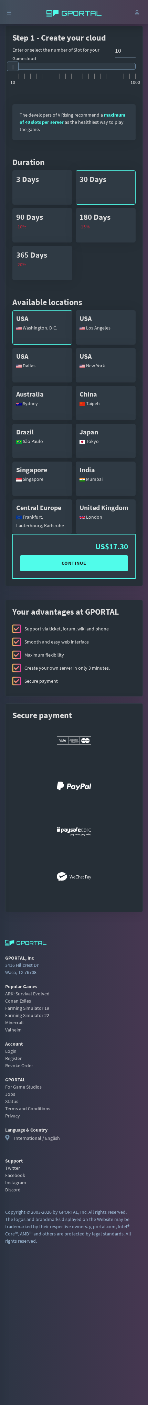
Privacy (12, 1116)
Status (11, 1101)
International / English (37, 1138)
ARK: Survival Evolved (27, 994)
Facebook (15, 1175)
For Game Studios (23, 1087)
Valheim (13, 1030)
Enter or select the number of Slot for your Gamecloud (55, 54)
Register (13, 1058)
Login (11, 1051)
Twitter (12, 1168)
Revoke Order (19, 1065)
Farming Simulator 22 (27, 1015)
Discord (13, 1190)
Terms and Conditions (27, 1108)
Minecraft (14, 1022)
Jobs (10, 1094)
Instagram (15, 1182)
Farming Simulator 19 (27, 1008)
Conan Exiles (18, 1001)
